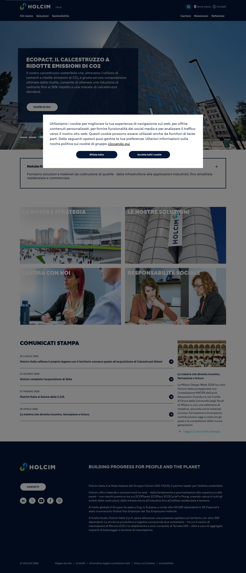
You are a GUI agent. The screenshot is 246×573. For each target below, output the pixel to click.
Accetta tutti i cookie (149, 154)
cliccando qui (119, 144)
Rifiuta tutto (97, 154)
